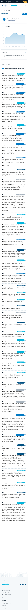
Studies (4, 605)
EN (5, 5)
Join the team (5, 592)
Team (3, 597)
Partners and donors (6, 594)
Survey (25, 1)
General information (6, 590)
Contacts (4, 596)
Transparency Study (6, 603)
